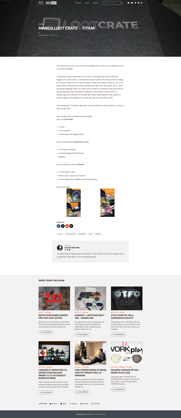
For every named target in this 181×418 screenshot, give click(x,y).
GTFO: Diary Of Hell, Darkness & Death (122, 316)
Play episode (47, 332)
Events (95, 3)
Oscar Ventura (44, 35)
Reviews (129, 367)
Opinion (41, 24)
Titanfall (98, 234)
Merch (87, 3)
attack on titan (70, 234)
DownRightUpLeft (80, 414)
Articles (78, 312)
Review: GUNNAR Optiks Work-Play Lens (124, 371)
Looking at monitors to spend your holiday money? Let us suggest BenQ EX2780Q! (53, 373)
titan (90, 234)
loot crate (82, 234)
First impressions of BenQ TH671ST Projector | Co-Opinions (90, 372)
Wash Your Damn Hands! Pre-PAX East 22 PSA (53, 316)
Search (121, 3)
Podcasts (78, 3)
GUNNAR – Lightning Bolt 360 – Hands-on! (89, 316)
